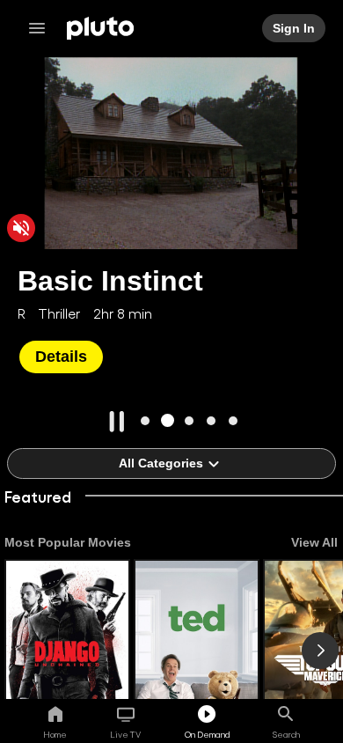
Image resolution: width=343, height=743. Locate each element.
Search (286, 734)
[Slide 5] (233, 420)
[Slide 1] (146, 420)
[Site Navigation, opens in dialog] (42, 28)
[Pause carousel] (117, 421)
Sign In (294, 28)
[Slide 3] (190, 420)
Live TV (125, 734)
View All (314, 542)
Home (55, 734)
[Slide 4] (212, 420)
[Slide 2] (168, 420)
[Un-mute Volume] (21, 228)
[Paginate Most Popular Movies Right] (320, 650)
